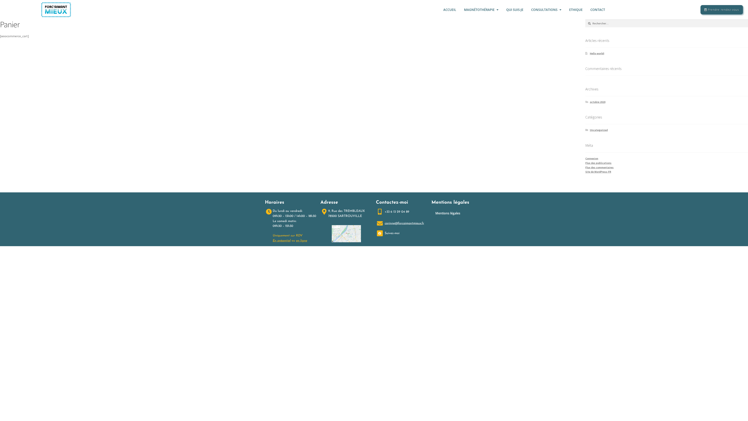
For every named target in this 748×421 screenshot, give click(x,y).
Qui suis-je (514, 10)
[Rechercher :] (666, 23)
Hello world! (597, 53)
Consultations (544, 10)
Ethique (576, 10)
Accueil (449, 10)
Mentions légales (447, 213)
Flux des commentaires (599, 167)
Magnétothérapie (479, 10)
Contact (597, 10)
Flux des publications (598, 163)
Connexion (591, 158)
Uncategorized (599, 130)
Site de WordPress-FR (598, 171)
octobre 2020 (597, 102)
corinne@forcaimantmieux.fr (404, 223)
